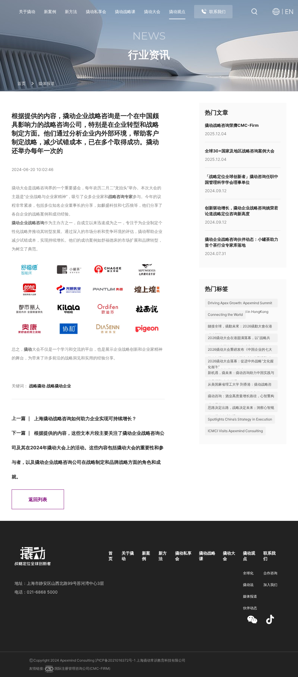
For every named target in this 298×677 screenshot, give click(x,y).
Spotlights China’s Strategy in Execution (240, 419)
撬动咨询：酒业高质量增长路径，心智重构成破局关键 (241, 400)
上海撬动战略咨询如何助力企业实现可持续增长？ (85, 418)
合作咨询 (270, 573)
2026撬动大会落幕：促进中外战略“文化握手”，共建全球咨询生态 (241, 365)
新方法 (71, 11)
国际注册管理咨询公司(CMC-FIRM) (82, 668)
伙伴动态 (250, 608)
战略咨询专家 (120, 196)
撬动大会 (152, 11)
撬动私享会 (96, 11)
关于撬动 (27, 11)
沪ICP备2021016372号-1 (115, 660)
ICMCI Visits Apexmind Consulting (235, 431)
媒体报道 (46, 83)
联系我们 (217, 11)
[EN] (277, 12)
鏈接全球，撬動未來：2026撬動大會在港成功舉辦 (240, 330)
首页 (21, 83)
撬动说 (248, 584)
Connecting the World (225, 314)
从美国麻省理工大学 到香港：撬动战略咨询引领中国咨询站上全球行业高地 (240, 388)
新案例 (50, 11)
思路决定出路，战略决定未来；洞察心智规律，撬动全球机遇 (241, 411)
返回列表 (38, 499)
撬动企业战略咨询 (28, 222)
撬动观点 (177, 11)
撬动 (28, 349)
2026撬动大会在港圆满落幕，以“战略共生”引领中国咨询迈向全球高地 (239, 342)
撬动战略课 (125, 11)
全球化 (248, 573)
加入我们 (270, 584)
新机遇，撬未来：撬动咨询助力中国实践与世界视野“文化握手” (241, 377)
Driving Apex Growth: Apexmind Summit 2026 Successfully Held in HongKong (240, 307)
